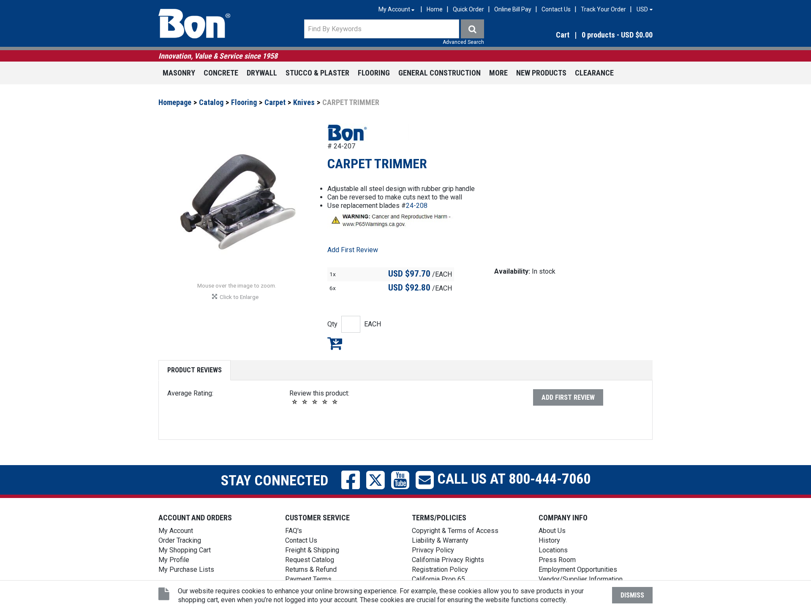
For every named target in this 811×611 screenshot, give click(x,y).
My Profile (173, 560)
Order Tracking (179, 540)
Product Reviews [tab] (194, 370)
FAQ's (293, 531)
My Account (175, 531)
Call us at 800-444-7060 (512, 478)
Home (435, 9)
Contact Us (556, 9)
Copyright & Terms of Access (455, 531)
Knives (304, 102)
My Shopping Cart (184, 550)
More (498, 72)
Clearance (594, 72)
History (549, 540)
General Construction (439, 72)
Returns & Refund (311, 569)
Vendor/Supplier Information (581, 579)
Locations (553, 550)
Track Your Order (603, 9)
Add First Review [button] (352, 250)
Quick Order (468, 9)
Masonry (179, 72)
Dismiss (632, 595)
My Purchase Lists (186, 569)
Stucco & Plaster (317, 72)
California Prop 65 (438, 579)
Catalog (211, 102)
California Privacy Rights (448, 560)
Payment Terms (308, 579)
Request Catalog (309, 560)
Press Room (557, 560)
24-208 (416, 206)
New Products (541, 72)
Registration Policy (440, 569)
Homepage (174, 102)
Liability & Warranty (440, 540)
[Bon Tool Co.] (194, 23)
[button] (578, 35)
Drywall (262, 72)
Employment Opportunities (578, 569)
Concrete (221, 72)
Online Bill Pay (512, 9)
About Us (552, 531)
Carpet (275, 102)
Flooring (374, 72)
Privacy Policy (433, 550)
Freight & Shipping (312, 550)
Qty (332, 324)
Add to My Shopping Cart (334, 343)
